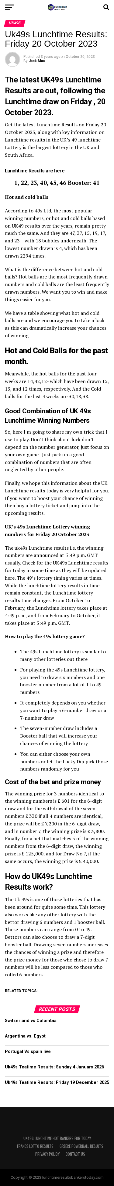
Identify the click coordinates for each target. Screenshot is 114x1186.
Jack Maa (37, 61)
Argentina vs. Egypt (25, 1036)
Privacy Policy (47, 1154)
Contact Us (75, 1154)
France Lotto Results (35, 1146)
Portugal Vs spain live (28, 1051)
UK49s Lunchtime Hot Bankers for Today (57, 1138)
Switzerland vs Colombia (31, 1020)
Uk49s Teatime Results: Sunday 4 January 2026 (54, 1067)
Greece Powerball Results (81, 1146)
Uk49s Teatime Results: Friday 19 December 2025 (57, 1082)
